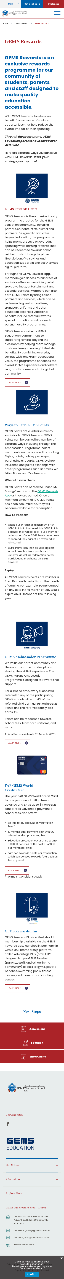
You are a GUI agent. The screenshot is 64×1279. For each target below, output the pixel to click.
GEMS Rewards (42, 23)
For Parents (21, 23)
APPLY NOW (14, 870)
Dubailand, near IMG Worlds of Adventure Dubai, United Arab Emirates (31, 1220)
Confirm (32, 1274)
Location (37, 1042)
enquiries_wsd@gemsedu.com (32, 1230)
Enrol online (53, 4)
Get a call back (32, 4)
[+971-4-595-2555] (8, 1247)
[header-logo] (14, 13)
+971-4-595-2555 (24, 1244)
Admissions (37, 1029)
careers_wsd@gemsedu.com (31, 1237)
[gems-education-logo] (20, 1144)
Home (5, 23)
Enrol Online (38, 1056)
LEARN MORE (14, 382)
